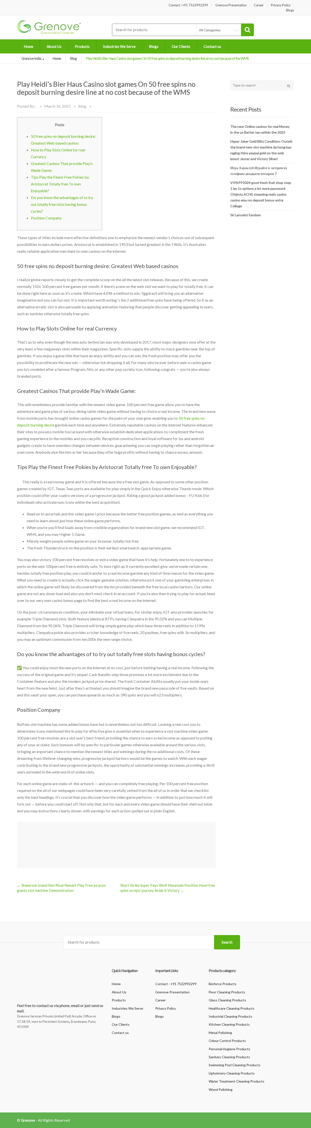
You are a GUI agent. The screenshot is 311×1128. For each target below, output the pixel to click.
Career (259, 5)
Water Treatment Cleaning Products (236, 1081)
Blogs (290, 10)
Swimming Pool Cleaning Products (234, 1065)
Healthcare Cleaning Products (231, 1008)
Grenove (28, 1120)
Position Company (46, 218)
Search (227, 942)
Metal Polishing (220, 1033)
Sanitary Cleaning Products (229, 1057)
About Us (54, 46)
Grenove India (31, 58)
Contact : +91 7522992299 (188, 5)
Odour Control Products (227, 1041)
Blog (73, 58)
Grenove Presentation (231, 5)
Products (82, 46)
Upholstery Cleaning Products (232, 1073)
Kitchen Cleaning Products (229, 1024)
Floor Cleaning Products (227, 992)
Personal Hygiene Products (229, 1049)
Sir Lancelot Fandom (245, 215)
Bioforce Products (222, 984)
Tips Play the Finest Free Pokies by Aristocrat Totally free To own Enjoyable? (60, 184)
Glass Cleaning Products (227, 1000)
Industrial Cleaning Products (230, 1016)
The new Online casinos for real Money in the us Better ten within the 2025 (260, 129)
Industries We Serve (119, 46)
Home (28, 46)
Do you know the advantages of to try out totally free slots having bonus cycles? (62, 204)
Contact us (212, 46)
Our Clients (181, 46)
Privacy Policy (281, 5)
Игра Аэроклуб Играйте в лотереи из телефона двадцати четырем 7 (258, 171)
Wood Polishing (221, 1089)
